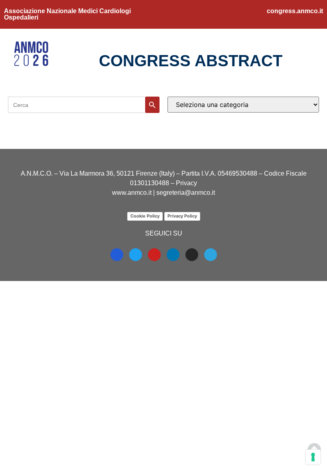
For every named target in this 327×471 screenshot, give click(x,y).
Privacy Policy (182, 216)
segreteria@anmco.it (185, 192)
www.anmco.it (132, 192)
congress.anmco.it (295, 11)
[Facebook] (116, 254)
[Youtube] (154, 254)
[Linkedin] (173, 254)
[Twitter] (135, 254)
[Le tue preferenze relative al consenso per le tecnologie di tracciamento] (313, 457)
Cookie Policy (145, 216)
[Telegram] (210, 254)
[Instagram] (191, 254)
